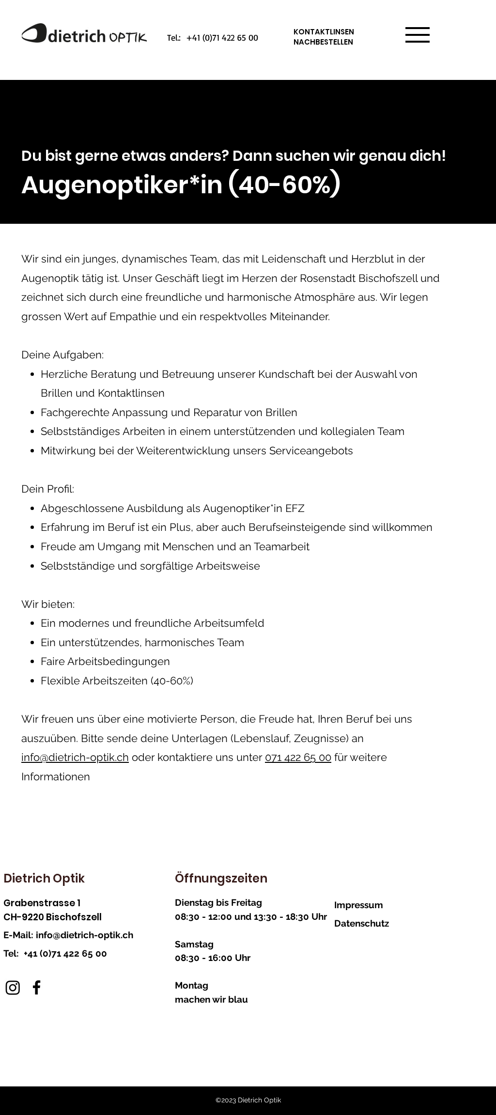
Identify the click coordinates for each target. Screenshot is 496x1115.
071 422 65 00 (298, 757)
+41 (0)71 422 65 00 (65, 953)
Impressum (358, 904)
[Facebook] (36, 987)
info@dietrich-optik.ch (75, 757)
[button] (417, 35)
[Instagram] (12, 987)
